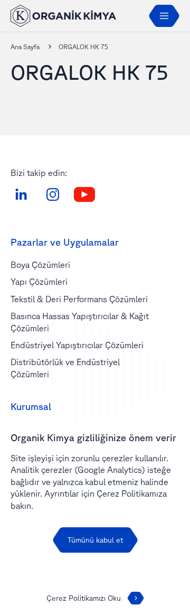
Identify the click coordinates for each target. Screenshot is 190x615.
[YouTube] (84, 194)
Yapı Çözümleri (39, 281)
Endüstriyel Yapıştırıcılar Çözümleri (77, 345)
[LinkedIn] (21, 194)
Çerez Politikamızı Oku (83, 598)
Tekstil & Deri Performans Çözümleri (79, 299)
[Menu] (164, 16)
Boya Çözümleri (40, 264)
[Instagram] (52, 194)
